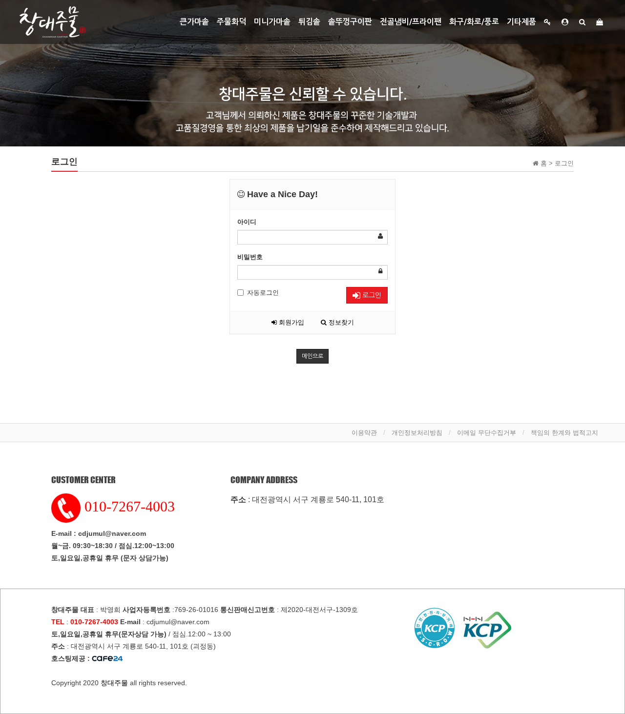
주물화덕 (231, 21)
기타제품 (521, 21)
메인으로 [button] (312, 356)
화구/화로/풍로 (474, 21)
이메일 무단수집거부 (486, 432)
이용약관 (364, 432)
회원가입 (290, 322)
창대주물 (114, 683)
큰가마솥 (194, 21)
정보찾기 (340, 322)
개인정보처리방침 (417, 432)
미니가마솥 (272, 21)
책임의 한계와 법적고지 (564, 432)
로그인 (370, 295)
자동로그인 (263, 292)
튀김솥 (309, 21)
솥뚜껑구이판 (350, 21)
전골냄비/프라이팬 (410, 21)
